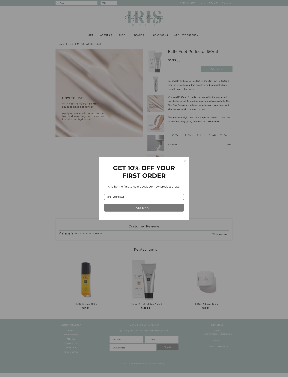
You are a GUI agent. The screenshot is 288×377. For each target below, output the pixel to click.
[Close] (185, 161)
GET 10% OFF (144, 207)
